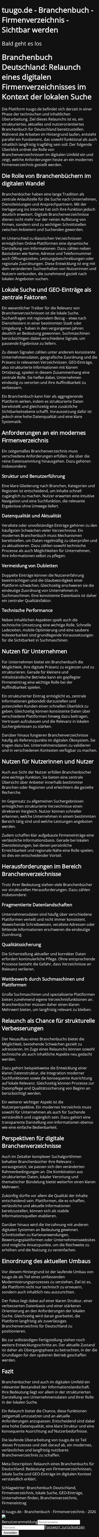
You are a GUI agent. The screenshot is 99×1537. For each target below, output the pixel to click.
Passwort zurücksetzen (64, 1527)
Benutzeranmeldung (20, 1521)
